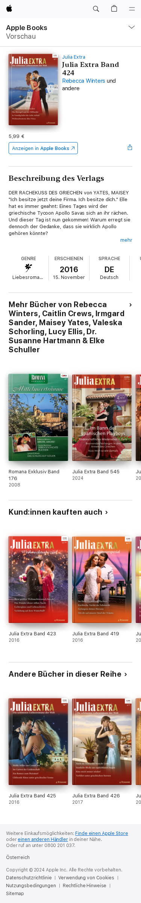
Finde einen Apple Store (101, 833)
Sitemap (15, 893)
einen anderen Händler (43, 839)
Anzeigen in (40, 148)
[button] (96, 9)
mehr (126, 240)
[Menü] (132, 9)
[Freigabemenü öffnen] (130, 148)
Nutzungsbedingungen (31, 885)
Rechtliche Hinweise (85, 885)
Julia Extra (73, 57)
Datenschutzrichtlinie (29, 877)
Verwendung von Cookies (86, 877)
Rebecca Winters (83, 80)
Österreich (18, 857)
